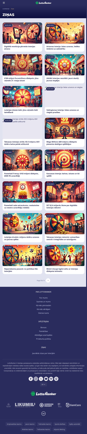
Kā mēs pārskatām (43, 305)
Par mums (43, 298)
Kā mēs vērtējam (43, 309)
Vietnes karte (43, 313)
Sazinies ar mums (43, 301)
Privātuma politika (43, 339)
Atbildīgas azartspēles (43, 335)
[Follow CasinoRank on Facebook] (31, 379)
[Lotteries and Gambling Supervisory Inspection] (8, 405)
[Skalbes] (60, 405)
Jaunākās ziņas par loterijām (43, 353)
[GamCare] (73, 405)
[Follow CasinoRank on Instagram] (36, 379)
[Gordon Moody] (46, 405)
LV (42, 384)
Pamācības (43, 331)
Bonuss (43, 327)
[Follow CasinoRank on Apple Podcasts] (56, 379)
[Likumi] (25, 405)
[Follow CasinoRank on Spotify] (51, 379)
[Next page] (48, 280)
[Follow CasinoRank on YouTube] (46, 379)
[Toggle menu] (4, 3)
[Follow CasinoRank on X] (41, 379)
